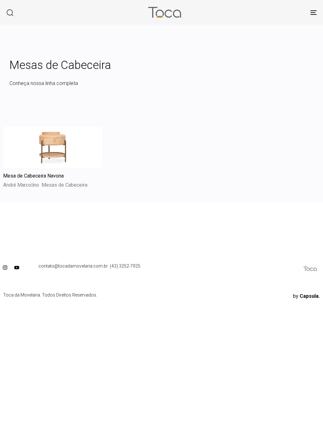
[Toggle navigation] (265, 12)
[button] (9, 12)
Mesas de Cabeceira (64, 185)
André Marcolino (21, 185)
